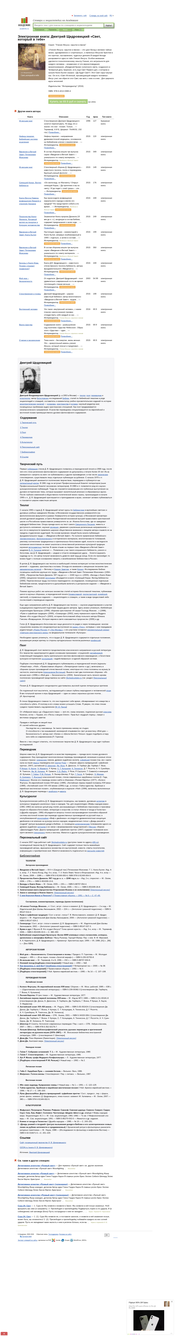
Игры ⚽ (78, 30)
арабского (53, 791)
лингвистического (27, 539)
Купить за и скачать (68, 101)
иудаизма (51, 404)
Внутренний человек (28, 309)
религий (40, 404)
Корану (80, 569)
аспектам (100, 801)
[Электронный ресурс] (100, 890)
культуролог (25, 398)
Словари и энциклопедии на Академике (55, 20)
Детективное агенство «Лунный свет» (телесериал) (43, 1184)
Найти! (109, 25)
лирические (103, 474)
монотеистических (28, 404)
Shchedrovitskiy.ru (74, 678)
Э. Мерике (99, 774)
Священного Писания (85, 524)
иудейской (102, 594)
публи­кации (32, 469)
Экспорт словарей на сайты (27, 1240)
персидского (39, 832)
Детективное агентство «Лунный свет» (36, 1165)
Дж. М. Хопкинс (38, 771)
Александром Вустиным (54, 672)
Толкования (39, 30)
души (108, 690)
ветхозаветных (35, 547)
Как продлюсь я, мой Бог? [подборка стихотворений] (46, 966)
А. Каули (32, 768)
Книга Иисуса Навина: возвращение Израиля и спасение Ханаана (30, 201)
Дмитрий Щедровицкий (39, 1152)
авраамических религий (30, 569)
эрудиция (54, 527)
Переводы (53, 30)
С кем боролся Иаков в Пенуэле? (60, 895)
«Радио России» (40, 630)
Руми (64, 763)
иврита (63, 791)
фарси (36, 763)
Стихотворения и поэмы (30, 294)
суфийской (85, 760)
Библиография (30, 855)
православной (75, 594)
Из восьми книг (26, 121)
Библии (65, 398)
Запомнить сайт (80, 16)
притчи (58, 763)
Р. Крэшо (23, 768)
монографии (43, 818)
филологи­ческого (44, 539)
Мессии (92, 827)
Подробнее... (54, 132)
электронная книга (67, 145)
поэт (88, 395)
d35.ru (95, 842)
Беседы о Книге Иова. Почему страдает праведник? (29, 266)
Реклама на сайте (65, 1234)
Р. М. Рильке (45, 774)
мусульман (50, 578)
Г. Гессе (78, 774)
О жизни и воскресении (29, 340)
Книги (65, 30)
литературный (26, 483)
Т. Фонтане (37, 777)
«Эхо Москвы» (56, 630)
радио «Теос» (78, 627)
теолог (82, 395)
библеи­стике (78, 510)
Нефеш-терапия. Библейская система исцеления (28, 139)
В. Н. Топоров (35, 550)
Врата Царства (25, 325)
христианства (63, 404)
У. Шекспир (51, 766)
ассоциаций (47, 659)
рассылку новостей (95, 851)
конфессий (96, 640)
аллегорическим (82, 824)
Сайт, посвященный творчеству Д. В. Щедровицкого (43, 1142)
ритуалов (41, 827)
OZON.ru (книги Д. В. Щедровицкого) (36, 1147)
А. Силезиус (25, 777)
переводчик (96, 395)
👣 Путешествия (26, 1236)
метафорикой (96, 653)
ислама (74, 404)
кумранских (42, 760)
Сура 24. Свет (24, 1206)
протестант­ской (90, 594)
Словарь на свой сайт (98, 16)
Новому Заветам (61, 569)
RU (111, 16)
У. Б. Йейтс (62, 771)
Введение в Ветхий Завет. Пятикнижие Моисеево (27, 154)
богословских (43, 398)
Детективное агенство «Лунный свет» (36, 1173)
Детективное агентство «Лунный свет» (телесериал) (43, 1195)
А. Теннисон (77, 768)
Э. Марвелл (42, 768)
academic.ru (24, 29)
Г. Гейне (35, 774)
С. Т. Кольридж (64, 768)
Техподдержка (53, 1234)
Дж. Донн (61, 766)
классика (107, 712)
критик (36, 483)
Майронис (24, 780)
